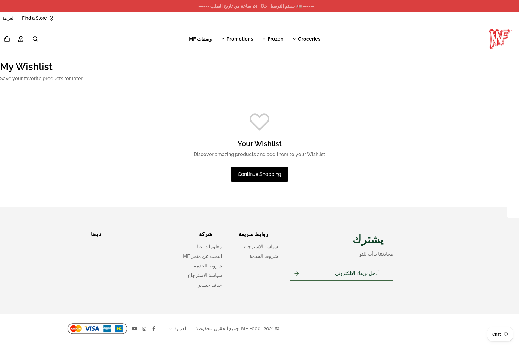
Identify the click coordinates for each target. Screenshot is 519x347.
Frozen (276, 39)
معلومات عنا (209, 246)
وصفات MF (200, 39)
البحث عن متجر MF (202, 256)
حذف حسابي (209, 285)
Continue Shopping (259, 174)
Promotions (239, 39)
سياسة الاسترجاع (261, 246)
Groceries (309, 39)
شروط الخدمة (264, 256)
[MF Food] (500, 39)
